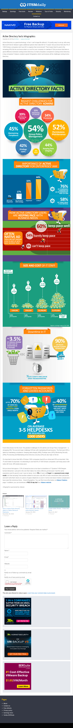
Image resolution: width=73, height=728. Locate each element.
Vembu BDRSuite (9, 715)
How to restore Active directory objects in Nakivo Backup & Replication (11, 510)
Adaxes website (46, 482)
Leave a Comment (25, 39)
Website (7, 564)
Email (6, 557)
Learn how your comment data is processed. (41, 593)
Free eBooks (8, 708)
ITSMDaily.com (36, 4)
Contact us (7, 706)
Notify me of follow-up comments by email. (18, 573)
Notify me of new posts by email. (14, 577)
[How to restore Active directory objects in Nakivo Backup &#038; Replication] (13, 501)
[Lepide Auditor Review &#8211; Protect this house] (59, 501)
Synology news (8, 713)
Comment (8, 533)
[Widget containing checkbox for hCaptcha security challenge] (17, 582)
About (5, 703)
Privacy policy (8, 710)
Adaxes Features (62, 480)
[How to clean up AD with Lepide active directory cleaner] (36, 501)
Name (6, 550)
